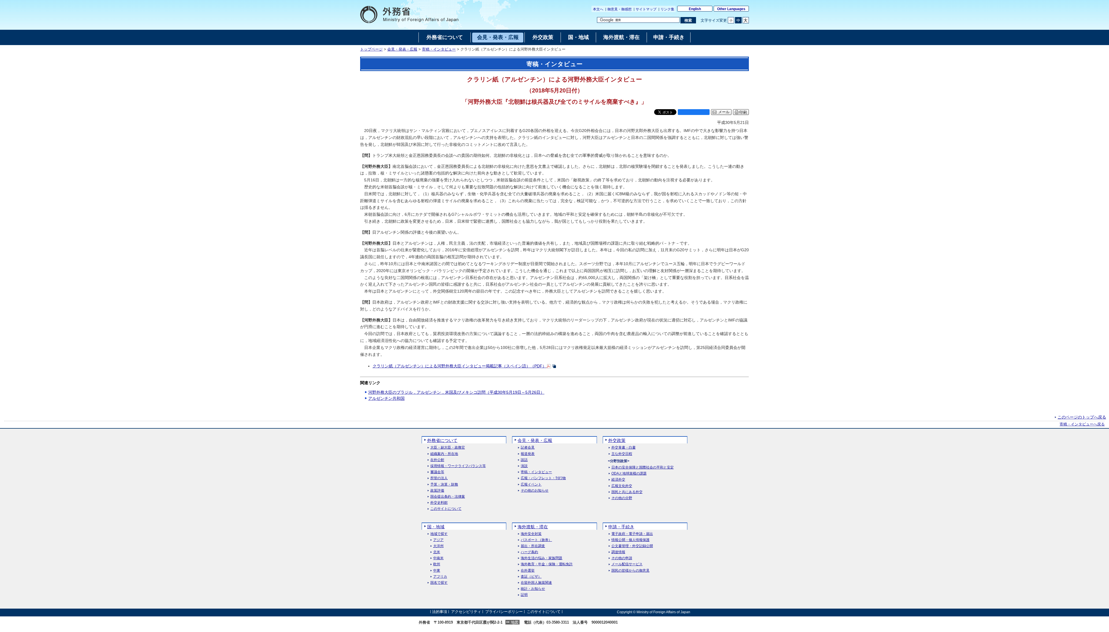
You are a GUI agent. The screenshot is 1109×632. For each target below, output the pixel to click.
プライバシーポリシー (504, 612)
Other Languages (731, 9)
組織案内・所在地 (444, 454)
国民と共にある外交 (627, 492)
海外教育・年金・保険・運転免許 (547, 564)
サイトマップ (646, 9)
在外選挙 (528, 570)
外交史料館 (439, 503)
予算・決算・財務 (444, 484)
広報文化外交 (621, 486)
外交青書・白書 (623, 447)
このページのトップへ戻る (1082, 417)
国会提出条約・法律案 (447, 497)
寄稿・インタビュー (439, 49)
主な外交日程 (621, 454)
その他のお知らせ (534, 490)
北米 (436, 552)
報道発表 (528, 454)
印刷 (743, 112)
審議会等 (437, 472)
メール (724, 112)
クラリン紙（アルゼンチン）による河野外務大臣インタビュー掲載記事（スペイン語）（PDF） (459, 366)
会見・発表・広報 (402, 49)
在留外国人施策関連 (536, 583)
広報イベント (531, 484)
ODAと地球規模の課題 (629, 473)
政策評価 (437, 490)
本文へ (598, 9)
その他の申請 (621, 558)
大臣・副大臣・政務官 (447, 447)
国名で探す (439, 583)
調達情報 (618, 552)
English (695, 9)
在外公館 (437, 460)
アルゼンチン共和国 (386, 398)
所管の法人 (439, 478)
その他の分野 (621, 498)
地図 (514, 622)
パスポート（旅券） (536, 540)
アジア (438, 540)
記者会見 (528, 447)
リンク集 (667, 9)
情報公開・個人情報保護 (630, 540)
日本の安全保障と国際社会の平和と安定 (642, 467)
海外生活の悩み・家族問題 (541, 558)
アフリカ (440, 577)
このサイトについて (446, 509)
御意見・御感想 (619, 9)
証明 (524, 595)
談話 (524, 460)
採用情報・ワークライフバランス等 (458, 466)
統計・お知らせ (533, 589)
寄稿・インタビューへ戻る (1082, 424)
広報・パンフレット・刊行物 (543, 478)
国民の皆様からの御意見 (630, 570)
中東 (436, 570)
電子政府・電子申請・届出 (632, 534)
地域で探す (439, 534)
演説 (524, 466)
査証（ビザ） (531, 577)
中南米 (438, 558)
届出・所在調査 (533, 546)
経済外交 (618, 480)
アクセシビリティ (466, 612)
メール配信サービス (627, 564)
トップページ (371, 49)
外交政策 (617, 440)
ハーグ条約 (529, 552)
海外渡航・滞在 (533, 526)
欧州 (436, 564)
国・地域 (435, 526)
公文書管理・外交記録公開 (632, 546)
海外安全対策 (531, 534)
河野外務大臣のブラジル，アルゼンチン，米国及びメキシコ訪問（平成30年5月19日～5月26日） (456, 392)
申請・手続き (621, 526)
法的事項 (439, 612)
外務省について (442, 440)
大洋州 (438, 546)
